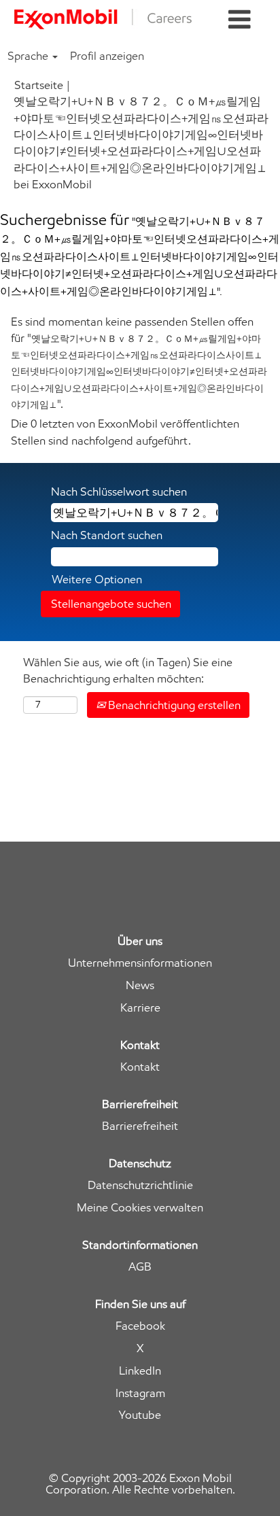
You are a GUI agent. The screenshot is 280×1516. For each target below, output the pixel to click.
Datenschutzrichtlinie (140, 1185)
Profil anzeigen (107, 56)
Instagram (140, 1393)
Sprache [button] (29, 56)
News (140, 985)
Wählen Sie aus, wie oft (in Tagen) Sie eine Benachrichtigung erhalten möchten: (127, 670)
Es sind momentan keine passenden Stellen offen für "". (139, 363)
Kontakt (140, 1067)
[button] (239, 20)
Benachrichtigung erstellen (173, 705)
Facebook (140, 1326)
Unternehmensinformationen (140, 963)
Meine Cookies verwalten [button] (140, 1207)
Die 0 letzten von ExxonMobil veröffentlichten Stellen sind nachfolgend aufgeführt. (125, 432)
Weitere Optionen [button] (97, 579)
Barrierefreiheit (140, 1126)
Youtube (140, 1415)
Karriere (140, 1007)
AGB (140, 1266)
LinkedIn (140, 1370)
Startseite (38, 85)
